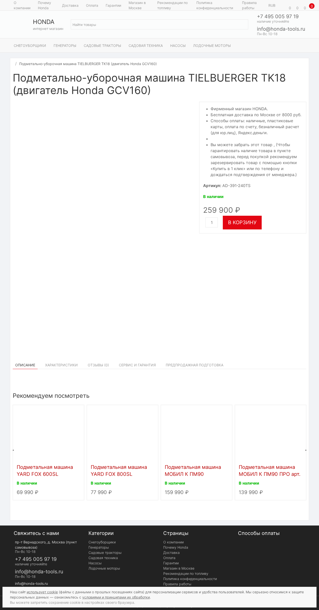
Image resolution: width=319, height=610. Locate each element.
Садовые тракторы (102, 45)
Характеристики (61, 365)
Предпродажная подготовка (194, 365)
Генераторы (65, 45)
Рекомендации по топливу (172, 5)
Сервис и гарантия (137, 365)
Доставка (70, 5)
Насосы (178, 45)
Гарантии (113, 5)
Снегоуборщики (30, 45)
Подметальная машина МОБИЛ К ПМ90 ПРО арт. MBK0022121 (270, 474)
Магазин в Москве (137, 5)
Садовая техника (146, 45)
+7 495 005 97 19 (278, 16)
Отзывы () (98, 365)
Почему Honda (44, 5)
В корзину (242, 222)
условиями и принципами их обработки (116, 597)
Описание (25, 365)
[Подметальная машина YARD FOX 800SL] (122, 433)
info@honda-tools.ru (281, 29)
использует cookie (42, 592)
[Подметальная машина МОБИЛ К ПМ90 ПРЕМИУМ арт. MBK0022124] (196, 433)
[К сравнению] (298, 78)
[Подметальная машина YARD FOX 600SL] (48, 433)
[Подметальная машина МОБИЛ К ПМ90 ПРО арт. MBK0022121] (270, 433)
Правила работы (249, 5)
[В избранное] (303, 78)
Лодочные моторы (212, 45)
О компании (22, 5)
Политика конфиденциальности (214, 5)
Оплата (92, 5)
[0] (283, 5)
